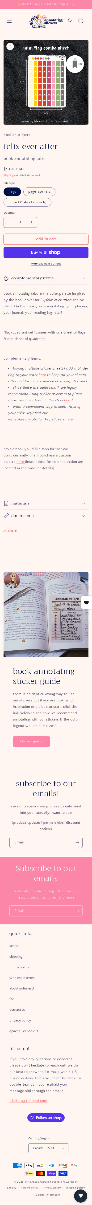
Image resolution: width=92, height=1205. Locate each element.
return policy (19, 967)
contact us (17, 1010)
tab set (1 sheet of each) (27, 202)
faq (11, 999)
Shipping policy (75, 1187)
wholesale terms (22, 978)
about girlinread (21, 988)
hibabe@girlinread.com (28, 1101)
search (14, 946)
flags (12, 192)
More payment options (46, 263)
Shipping (9, 175)
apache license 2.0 (23, 1031)
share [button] (12, 531)
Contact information (48, 1194)
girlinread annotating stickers (43, 1182)
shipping (16, 957)
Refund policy (29, 1187)
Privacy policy (52, 1187)
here (42, 375)
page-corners (39, 192)
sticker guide (31, 741)
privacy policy (20, 1020)
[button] (9, 21)
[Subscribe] (77, 842)
